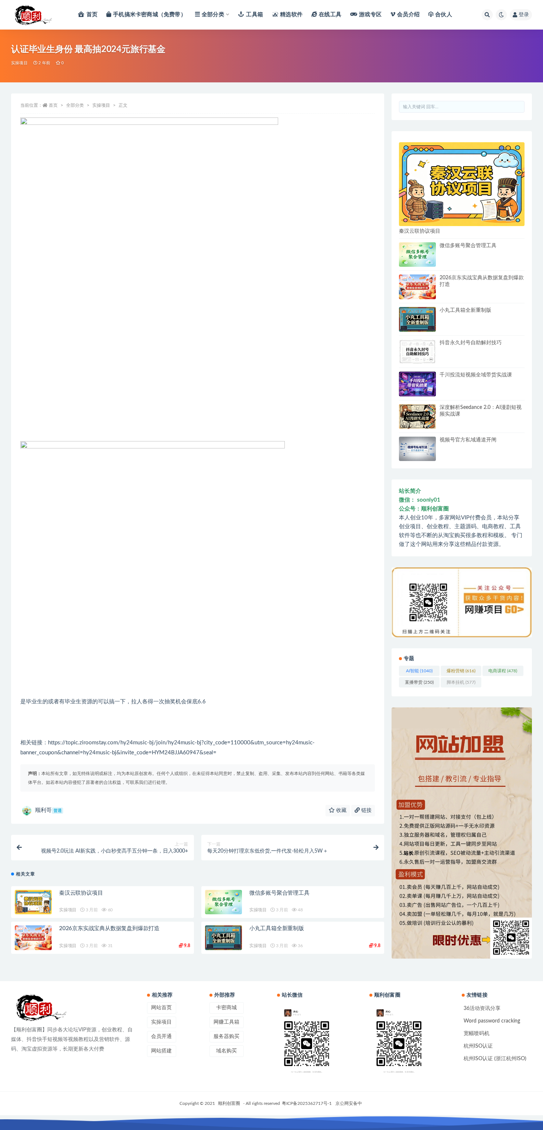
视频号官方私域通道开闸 (468, 440)
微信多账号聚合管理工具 (279, 893)
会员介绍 (408, 14)
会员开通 (161, 1036)
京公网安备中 (348, 1103)
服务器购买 (226, 1036)
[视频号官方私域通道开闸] (417, 449)
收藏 (340, 810)
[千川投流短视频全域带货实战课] (417, 384)
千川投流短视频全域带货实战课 (476, 375)
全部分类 (213, 14)
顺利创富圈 (229, 1103)
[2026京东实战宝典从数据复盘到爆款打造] (33, 937)
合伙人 (443, 14)
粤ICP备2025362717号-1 (307, 1103)
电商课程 (502, 671)
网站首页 (161, 1007)
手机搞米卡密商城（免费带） (149, 14)
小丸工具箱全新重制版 (276, 928)
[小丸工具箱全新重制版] (223, 937)
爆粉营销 (461, 671)
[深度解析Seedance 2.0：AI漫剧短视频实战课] (417, 416)
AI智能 (419, 671)
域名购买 (226, 1051)
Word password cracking (492, 1021)
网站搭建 (161, 1051)
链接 (366, 810)
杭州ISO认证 (478, 1046)
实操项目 (19, 63)
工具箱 (254, 14)
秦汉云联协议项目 (81, 893)
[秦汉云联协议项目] (33, 902)
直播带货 (419, 682)
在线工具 (330, 14)
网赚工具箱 (226, 1022)
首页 (92, 14)
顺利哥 (48, 810)
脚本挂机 (461, 682)
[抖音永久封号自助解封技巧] (417, 351)
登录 (524, 14)
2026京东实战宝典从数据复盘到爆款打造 (109, 928)
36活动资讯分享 (482, 1008)
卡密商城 (226, 1007)
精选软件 (291, 14)
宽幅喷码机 (476, 1033)
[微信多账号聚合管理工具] (223, 902)
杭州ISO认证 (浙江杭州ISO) (495, 1058)
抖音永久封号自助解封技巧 (471, 342)
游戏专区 (370, 14)
